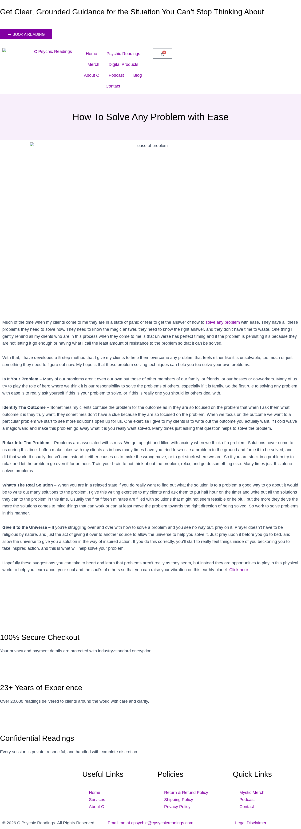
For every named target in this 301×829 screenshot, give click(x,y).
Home (91, 53)
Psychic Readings (123, 53)
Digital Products (123, 64)
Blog (137, 75)
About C (91, 75)
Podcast (116, 75)
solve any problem (223, 322)
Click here (238, 569)
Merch (93, 64)
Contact (113, 86)
